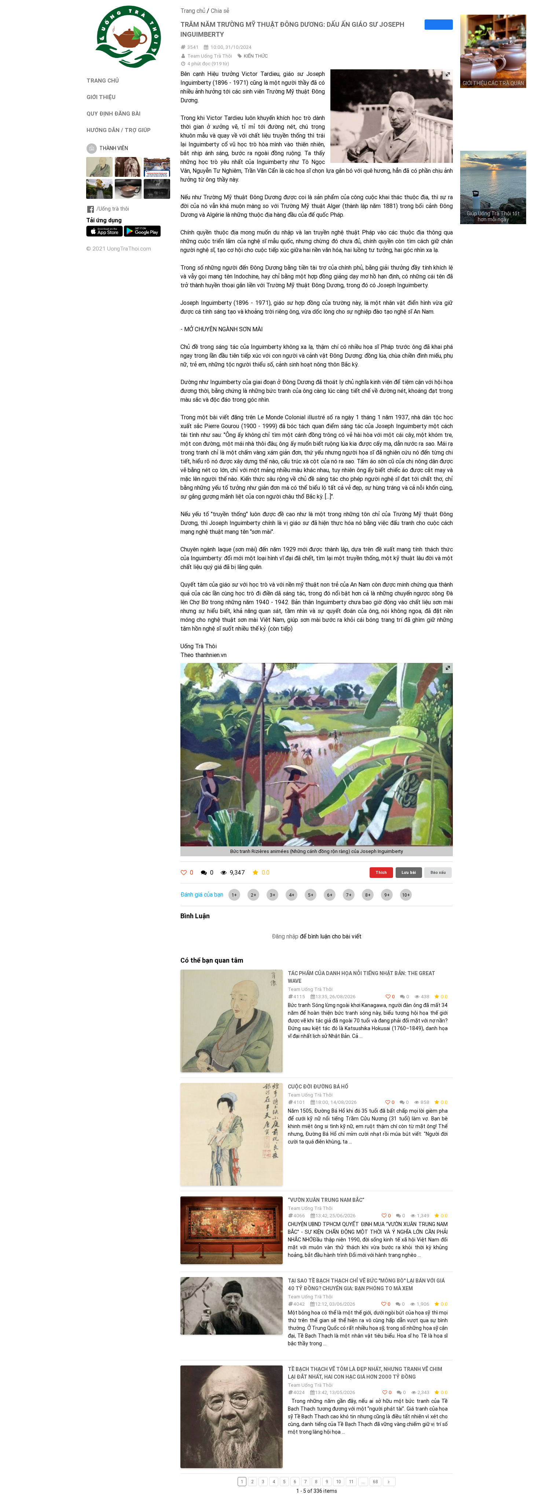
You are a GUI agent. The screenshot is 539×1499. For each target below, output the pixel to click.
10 (338, 1481)
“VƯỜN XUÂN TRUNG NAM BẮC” (326, 1200)
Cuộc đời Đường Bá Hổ (318, 1086)
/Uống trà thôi (112, 208)
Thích (381, 872)
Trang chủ (192, 10)
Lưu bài (409, 872)
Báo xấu (438, 872)
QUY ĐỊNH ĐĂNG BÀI (113, 113)
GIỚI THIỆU (101, 97)
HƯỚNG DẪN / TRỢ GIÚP (119, 130)
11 (351, 1481)
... (363, 1481)
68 (375, 1481)
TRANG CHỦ (103, 80)
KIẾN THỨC (256, 56)
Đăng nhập (285, 936)
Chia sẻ (220, 10)
